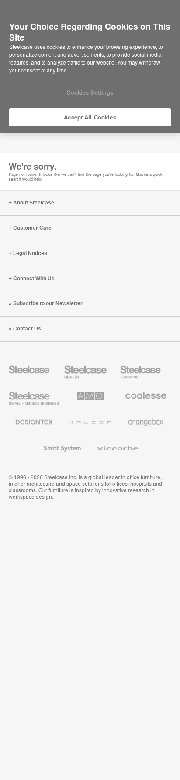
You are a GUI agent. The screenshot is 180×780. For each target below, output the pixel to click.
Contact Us (27, 329)
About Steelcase (33, 203)
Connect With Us (34, 279)
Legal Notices (30, 253)
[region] (90, 66)
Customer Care (32, 228)
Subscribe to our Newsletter (48, 303)
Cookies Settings (89, 92)
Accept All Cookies (90, 117)
